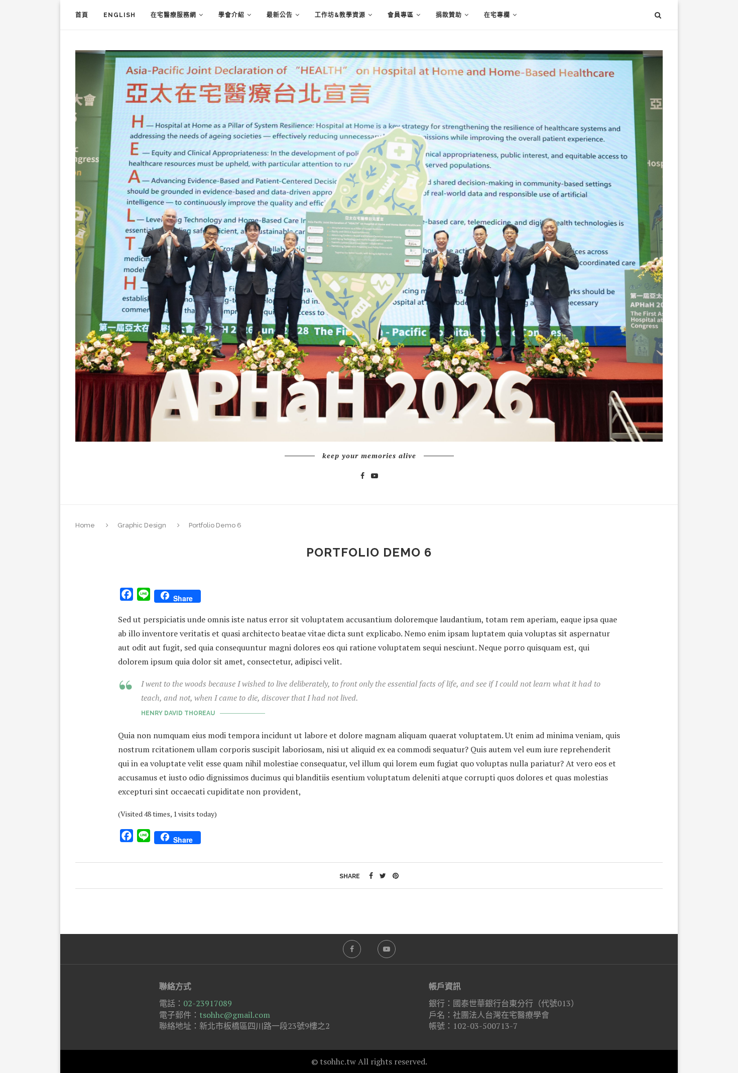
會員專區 (401, 15)
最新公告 (280, 15)
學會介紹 (231, 15)
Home (85, 525)
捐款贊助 (449, 15)
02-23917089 (207, 1003)
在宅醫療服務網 (173, 15)
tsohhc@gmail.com (234, 1014)
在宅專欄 (497, 15)
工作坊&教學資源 (340, 15)
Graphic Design (141, 525)
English (119, 15)
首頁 (81, 15)
